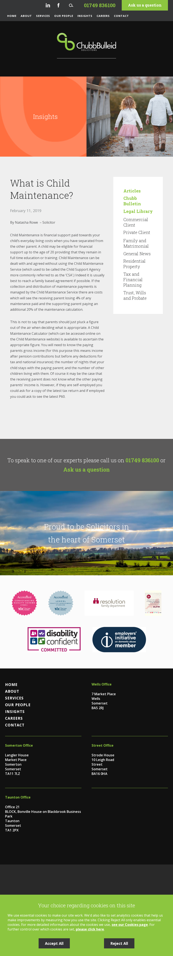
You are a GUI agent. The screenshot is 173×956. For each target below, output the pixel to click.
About (26, 16)
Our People (63, 16)
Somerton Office (19, 745)
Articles (132, 191)
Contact (121, 16)
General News (137, 253)
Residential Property (134, 263)
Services (43, 16)
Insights (84, 16)
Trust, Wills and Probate (135, 295)
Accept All (54, 943)
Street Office (103, 745)
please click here (90, 929)
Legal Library (138, 211)
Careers (103, 16)
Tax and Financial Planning (133, 279)
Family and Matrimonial (136, 243)
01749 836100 (142, 460)
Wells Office (102, 684)
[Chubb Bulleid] (86, 45)
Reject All (119, 943)
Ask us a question (145, 5)
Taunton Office (18, 797)
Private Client (136, 232)
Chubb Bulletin (132, 200)
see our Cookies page (130, 924)
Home (11, 16)
